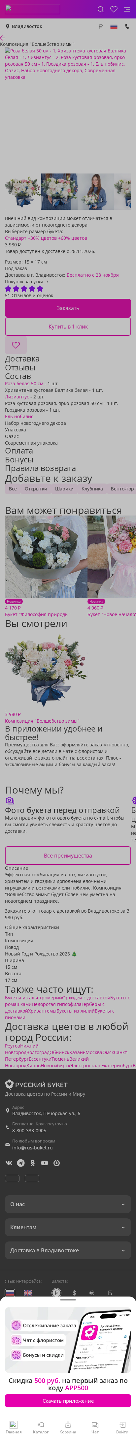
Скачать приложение (68, 1400)
